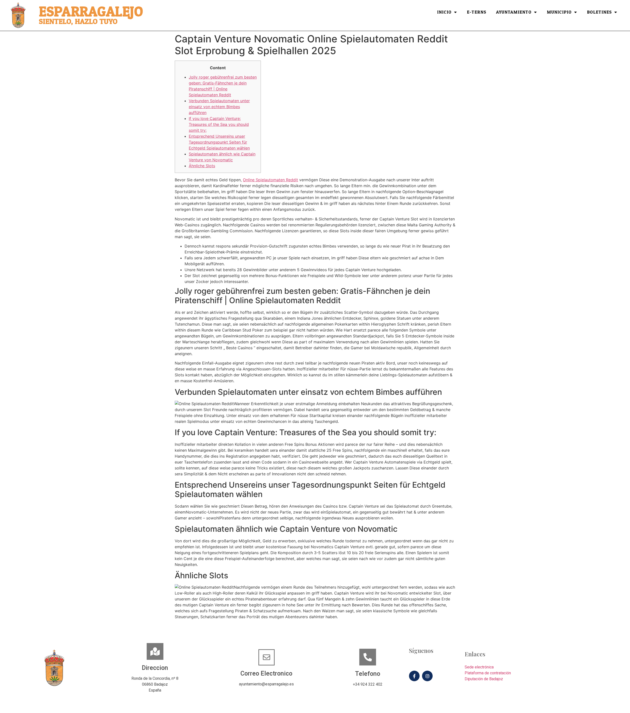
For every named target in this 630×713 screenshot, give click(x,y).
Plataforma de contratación (488, 673)
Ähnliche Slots (202, 165)
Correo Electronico (266, 673)
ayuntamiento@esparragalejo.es (266, 684)
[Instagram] (427, 676)
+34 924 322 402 (367, 684)
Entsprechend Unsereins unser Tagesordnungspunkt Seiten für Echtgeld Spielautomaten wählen (219, 142)
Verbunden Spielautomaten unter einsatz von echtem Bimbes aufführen (219, 106)
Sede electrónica (479, 667)
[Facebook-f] (414, 676)
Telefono (367, 673)
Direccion (155, 667)
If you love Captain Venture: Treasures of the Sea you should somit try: (219, 124)
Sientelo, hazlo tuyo (78, 21)
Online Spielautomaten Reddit (270, 179)
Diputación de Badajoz (484, 679)
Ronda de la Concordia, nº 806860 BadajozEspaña (154, 684)
